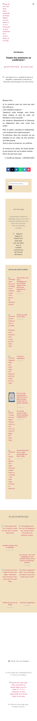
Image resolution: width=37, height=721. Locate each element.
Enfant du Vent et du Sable (22, 316)
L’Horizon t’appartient (21, 357)
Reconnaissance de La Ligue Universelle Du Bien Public (23, 453)
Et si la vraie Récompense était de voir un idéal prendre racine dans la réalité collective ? (22, 399)
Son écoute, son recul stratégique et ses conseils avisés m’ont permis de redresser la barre (22, 284)
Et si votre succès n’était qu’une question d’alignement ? (22, 414)
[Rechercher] (10, 187)
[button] (8, 170)
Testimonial (18, 52)
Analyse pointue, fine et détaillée (10, 546)
